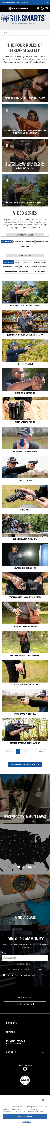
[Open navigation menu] (4, 8)
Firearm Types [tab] (11, 271)
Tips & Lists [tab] (26, 262)
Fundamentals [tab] (25, 271)
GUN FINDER (24, 997)
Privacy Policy (41, 975)
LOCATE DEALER (24, 1004)
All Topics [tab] (8, 262)
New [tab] (17, 262)
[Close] (43, 1100)
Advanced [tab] (25, 246)
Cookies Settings (25, 1122)
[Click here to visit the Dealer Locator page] (38, 8)
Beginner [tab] (30, 241)
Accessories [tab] (40, 271)
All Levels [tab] (6, 241)
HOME (6, 33)
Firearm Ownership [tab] (39, 267)
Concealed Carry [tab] (10, 267)
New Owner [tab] (18, 241)
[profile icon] (42, 8)
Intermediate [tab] (42, 241)
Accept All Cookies (25, 1116)
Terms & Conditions (23, 975)
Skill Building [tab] (40, 262)
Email (4, 953)
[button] (46, 8)
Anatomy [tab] (24, 267)
